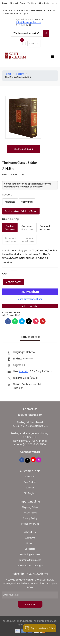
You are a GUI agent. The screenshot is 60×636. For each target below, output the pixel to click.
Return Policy (30, 512)
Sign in (25, 13)
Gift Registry (38, 10)
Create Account (10, 13)
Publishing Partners (30, 554)
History (30, 543)
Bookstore (30, 548)
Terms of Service (30, 523)
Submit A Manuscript (30, 560)
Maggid (14, 3)
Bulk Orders (30, 482)
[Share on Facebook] (8, 321)
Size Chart (30, 476)
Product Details (30, 337)
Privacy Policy (30, 518)
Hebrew (20, 73)
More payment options (30, 299)
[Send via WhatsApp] (15, 321)
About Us (30, 537)
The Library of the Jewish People (42, 3)
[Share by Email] (22, 321)
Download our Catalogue (30, 565)
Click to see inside (23, 149)
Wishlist (30, 487)
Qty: (4, 273)
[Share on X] (29, 321)
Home (8, 73)
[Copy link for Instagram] (36, 321)
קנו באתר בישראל (9, 10)
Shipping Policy (30, 507)
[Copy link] (43, 321)
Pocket (23, 371)
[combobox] (30, 33)
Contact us (49, 10)
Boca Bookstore (24, 10)
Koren (5, 3)
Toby (22, 3)
